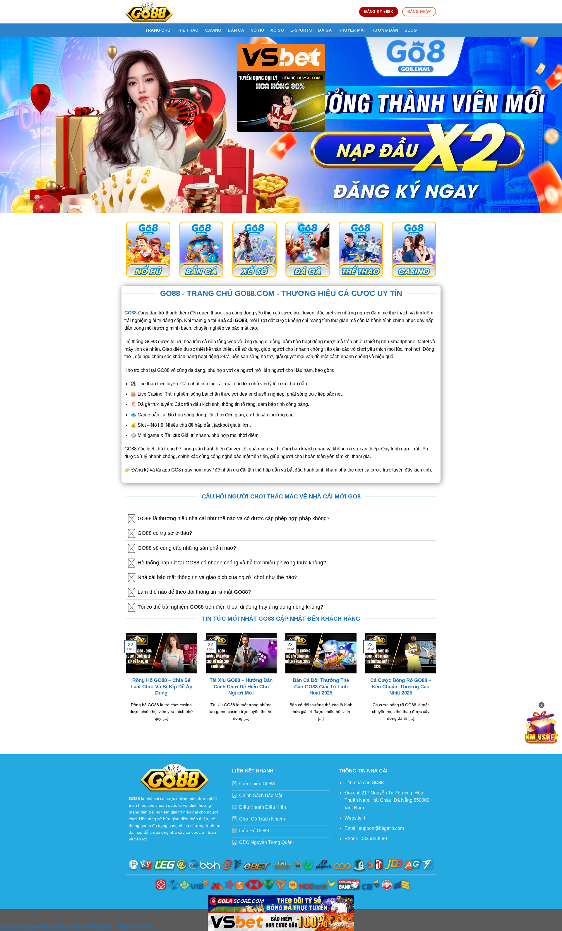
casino (213, 30)
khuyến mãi (351, 30)
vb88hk (80, 927)
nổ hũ (257, 30)
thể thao (187, 30)
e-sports (301, 30)
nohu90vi (50, 927)
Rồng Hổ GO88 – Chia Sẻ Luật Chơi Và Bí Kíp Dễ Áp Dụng (161, 687)
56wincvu (143, 927)
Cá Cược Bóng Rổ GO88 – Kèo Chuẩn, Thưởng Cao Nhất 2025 (400, 687)
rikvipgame (28, 927)
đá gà (325, 30)
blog (411, 30)
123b (66, 927)
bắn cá (236, 30)
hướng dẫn (384, 30)
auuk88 (8, 927)
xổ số (277, 30)
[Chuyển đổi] (131, 519)
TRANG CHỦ (158, 30)
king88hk (122, 927)
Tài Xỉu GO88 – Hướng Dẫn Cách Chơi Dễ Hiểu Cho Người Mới (241, 687)
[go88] (149, 11)
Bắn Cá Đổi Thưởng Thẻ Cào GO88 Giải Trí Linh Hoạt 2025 (321, 687)
